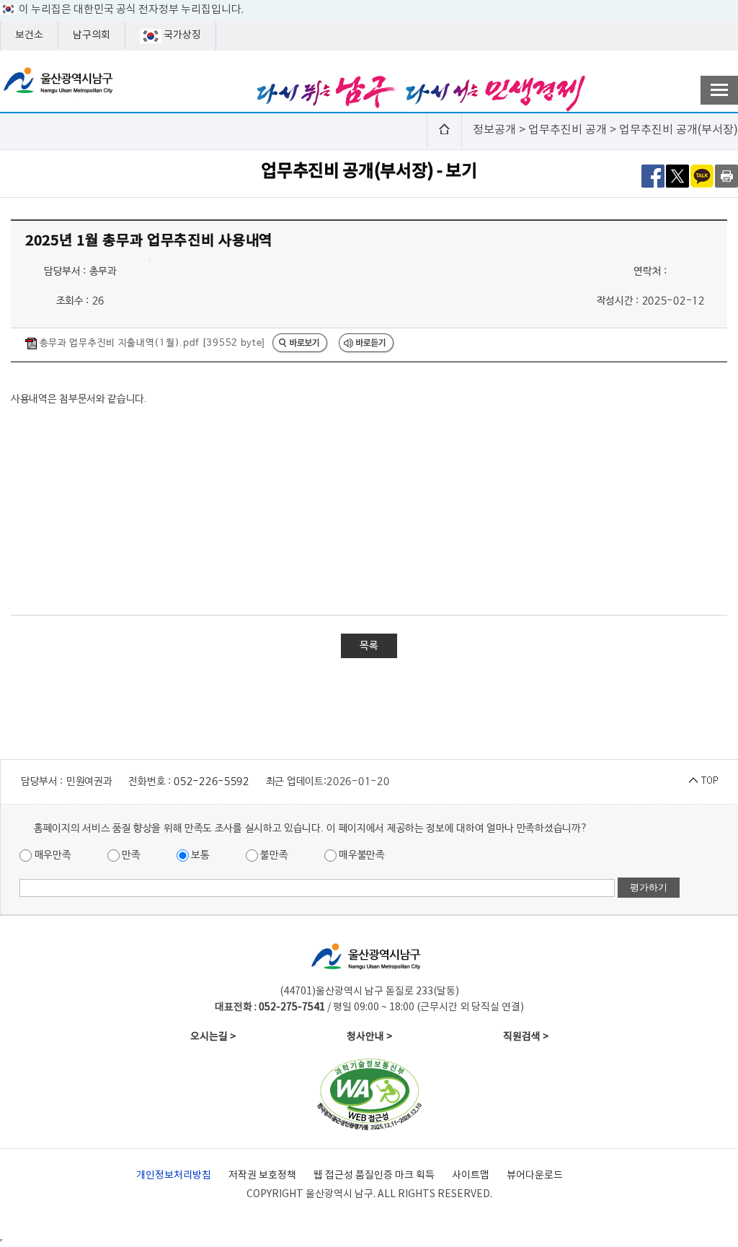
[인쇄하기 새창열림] (726, 175)
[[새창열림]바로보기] (300, 343)
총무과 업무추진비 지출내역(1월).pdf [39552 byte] (151, 343)
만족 (130, 855)
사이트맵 (470, 1175)
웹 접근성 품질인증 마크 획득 (374, 1175)
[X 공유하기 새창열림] (677, 175)
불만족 (273, 855)
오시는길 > (213, 1037)
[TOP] (703, 779)
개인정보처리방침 (173, 1175)
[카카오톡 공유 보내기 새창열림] (701, 175)
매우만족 (51, 855)
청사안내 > (369, 1037)
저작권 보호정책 (262, 1175)
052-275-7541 (292, 1007)
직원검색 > (525, 1037)
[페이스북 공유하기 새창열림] (652, 175)
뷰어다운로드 (535, 1175)
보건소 (29, 35)
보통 (199, 855)
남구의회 (91, 35)
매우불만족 (361, 855)
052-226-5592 (211, 781)
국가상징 (181, 35)
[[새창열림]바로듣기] (367, 343)
